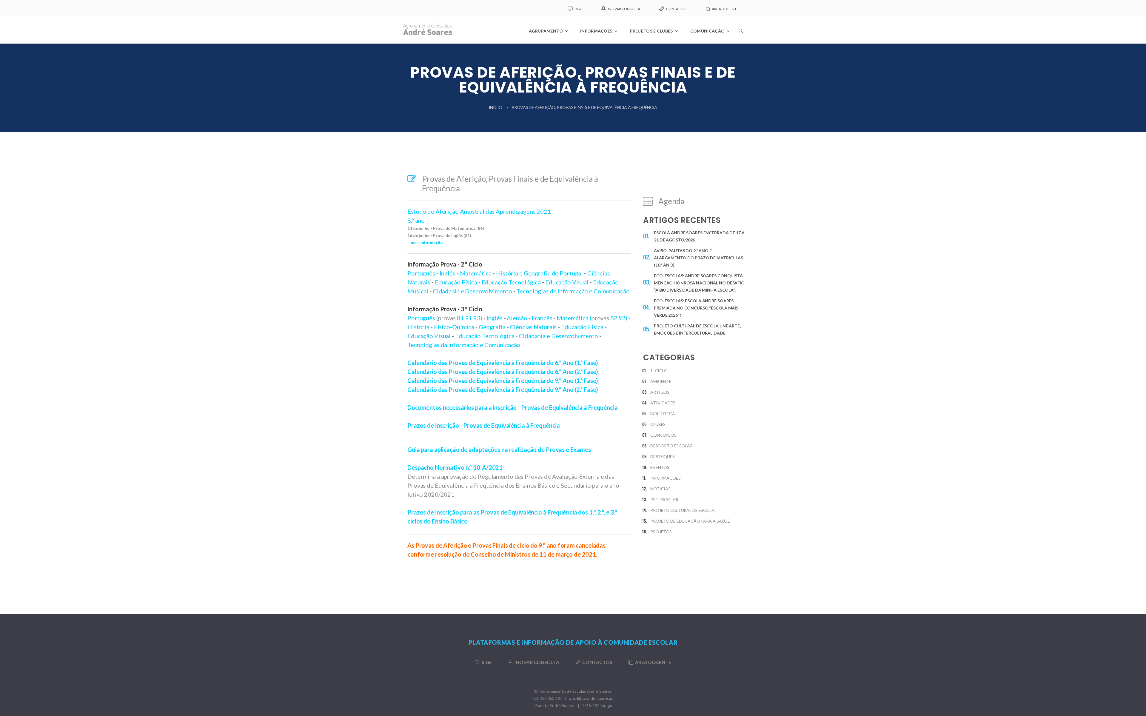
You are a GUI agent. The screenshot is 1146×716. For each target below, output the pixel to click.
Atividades (662, 402)
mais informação (427, 242)
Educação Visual (429, 335)
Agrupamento (546, 30)
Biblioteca (662, 413)
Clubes (658, 424)
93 (476, 317)
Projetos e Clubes (651, 30)
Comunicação (707, 30)
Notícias (660, 488)
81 (461, 317)
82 (614, 317)
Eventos (659, 467)
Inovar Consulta (624, 9)
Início (495, 107)
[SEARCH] (740, 47)
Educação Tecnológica (485, 335)
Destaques (662, 456)
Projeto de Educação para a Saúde (690, 520)
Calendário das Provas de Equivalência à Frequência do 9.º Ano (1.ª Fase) (502, 380)
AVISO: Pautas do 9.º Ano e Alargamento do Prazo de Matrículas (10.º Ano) (698, 257)
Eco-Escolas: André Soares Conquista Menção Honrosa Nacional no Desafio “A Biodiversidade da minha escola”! (699, 282)
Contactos (676, 9)
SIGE (578, 9)
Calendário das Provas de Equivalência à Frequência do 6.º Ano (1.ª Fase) (502, 362)
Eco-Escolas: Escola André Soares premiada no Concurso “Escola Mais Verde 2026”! (696, 308)
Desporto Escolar (671, 445)
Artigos (659, 392)
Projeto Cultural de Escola (682, 510)
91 (469, 317)
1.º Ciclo (659, 370)
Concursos (663, 435)
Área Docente (725, 9)
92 (622, 317)
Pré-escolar (664, 499)
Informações (596, 30)
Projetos (661, 531)
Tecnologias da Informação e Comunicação (463, 344)
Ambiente (660, 381)
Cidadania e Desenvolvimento (472, 291)
